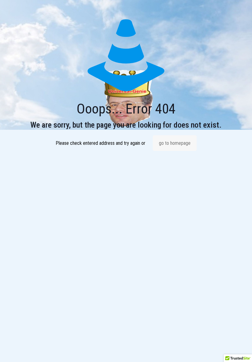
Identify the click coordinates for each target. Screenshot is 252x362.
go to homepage (175, 143)
